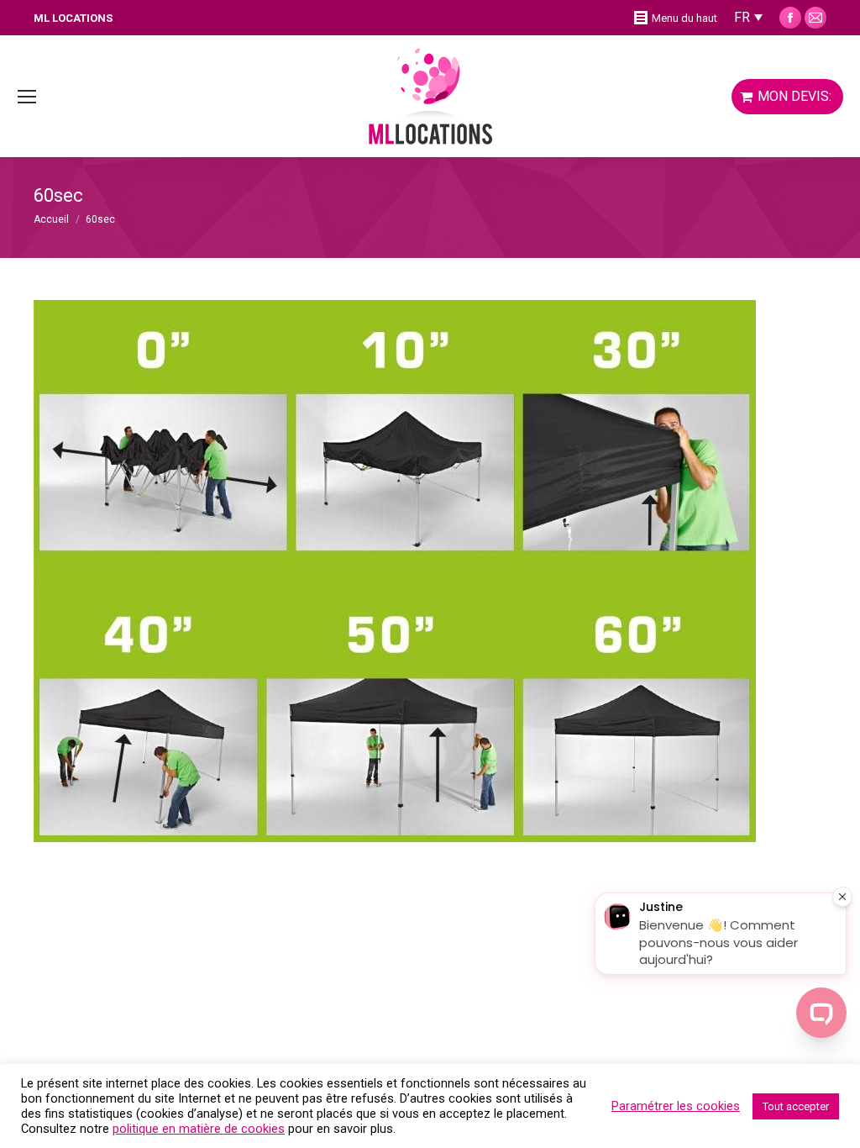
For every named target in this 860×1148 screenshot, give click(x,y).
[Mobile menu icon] (27, 97)
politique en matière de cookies (199, 1128)
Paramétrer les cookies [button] (675, 1106)
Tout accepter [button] (796, 1106)
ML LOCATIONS (73, 18)
